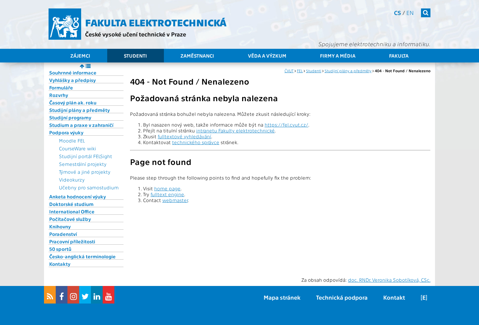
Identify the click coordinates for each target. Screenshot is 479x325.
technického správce (195, 142)
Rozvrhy (58, 95)
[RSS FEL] (50, 295)
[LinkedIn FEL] (97, 295)
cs (397, 12)
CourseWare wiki (77, 148)
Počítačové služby (70, 219)
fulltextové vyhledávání (184, 136)
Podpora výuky (66, 132)
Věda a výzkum (267, 56)
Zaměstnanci (197, 56)
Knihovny (60, 226)
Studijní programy (70, 117)
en (410, 12)
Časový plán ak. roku (72, 102)
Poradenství (63, 234)
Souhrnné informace (72, 72)
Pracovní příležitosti (72, 241)
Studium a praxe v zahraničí (81, 125)
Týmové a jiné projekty (84, 172)
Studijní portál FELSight (85, 156)
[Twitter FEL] (85, 295)
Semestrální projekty (83, 164)
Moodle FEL (72, 140)
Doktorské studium (71, 204)
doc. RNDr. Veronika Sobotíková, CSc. (389, 280)
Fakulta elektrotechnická (155, 22)
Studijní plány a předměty (79, 110)
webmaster (175, 200)
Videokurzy (72, 180)
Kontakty (59, 264)
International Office (71, 211)
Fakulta (399, 56)
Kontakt (394, 297)
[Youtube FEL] (108, 295)
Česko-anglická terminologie (82, 256)
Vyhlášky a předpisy (72, 80)
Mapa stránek (282, 297)
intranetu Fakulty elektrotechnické (235, 130)
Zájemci (80, 56)
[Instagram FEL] (73, 295)
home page (167, 188)
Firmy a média (338, 56)
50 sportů (60, 249)
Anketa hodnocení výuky (77, 196)
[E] (424, 297)
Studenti (135, 56)
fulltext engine (167, 194)
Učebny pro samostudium (89, 187)
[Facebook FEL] (61, 295)
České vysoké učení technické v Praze (135, 34)
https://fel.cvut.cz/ (286, 125)
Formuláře (61, 87)
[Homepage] (65, 24)
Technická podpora (342, 297)
